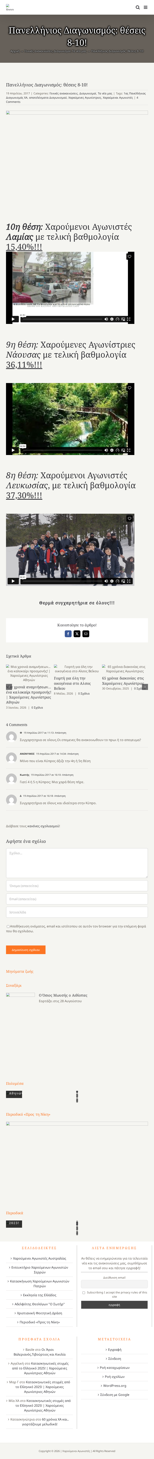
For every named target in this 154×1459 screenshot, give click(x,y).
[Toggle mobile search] (138, 7)
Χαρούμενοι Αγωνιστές (118, 97)
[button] (9, 687)
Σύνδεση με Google (114, 1394)
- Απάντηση (60, 732)
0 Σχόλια (37, 707)
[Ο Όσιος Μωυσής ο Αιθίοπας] (20, 1029)
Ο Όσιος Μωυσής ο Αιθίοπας (63, 995)
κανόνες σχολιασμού (43, 826)
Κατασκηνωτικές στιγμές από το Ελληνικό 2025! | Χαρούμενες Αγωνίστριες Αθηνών (40, 1368)
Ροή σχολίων (115, 1376)
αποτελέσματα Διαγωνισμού (48, 97)
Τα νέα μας (105, 93)
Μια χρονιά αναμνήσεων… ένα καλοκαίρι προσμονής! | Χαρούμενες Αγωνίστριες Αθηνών (29, 673)
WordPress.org (114, 1385)
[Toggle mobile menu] (146, 7)
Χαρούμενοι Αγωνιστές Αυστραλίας (39, 1258)
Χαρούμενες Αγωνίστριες (84, 97)
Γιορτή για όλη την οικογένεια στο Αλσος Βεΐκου (77, 669)
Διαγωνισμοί (87, 93)
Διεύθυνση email (114, 1277)
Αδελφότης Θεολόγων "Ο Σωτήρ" (40, 1304)
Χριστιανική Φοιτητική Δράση (39, 1313)
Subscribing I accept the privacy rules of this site (116, 1294)
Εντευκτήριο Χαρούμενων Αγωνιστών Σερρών (39, 1269)
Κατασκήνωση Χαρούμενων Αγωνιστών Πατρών (39, 1283)
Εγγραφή (115, 1349)
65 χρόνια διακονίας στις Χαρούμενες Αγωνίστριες (125, 669)
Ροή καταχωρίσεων (115, 1367)
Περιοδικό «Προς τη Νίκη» (40, 1322)
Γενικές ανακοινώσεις (64, 93)
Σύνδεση (114, 1358)
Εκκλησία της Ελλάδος (39, 1295)
